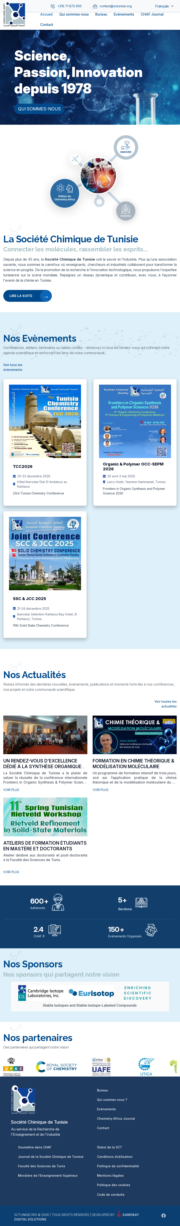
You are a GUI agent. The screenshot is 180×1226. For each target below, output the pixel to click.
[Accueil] (14, 23)
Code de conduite (110, 1194)
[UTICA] (136, 1067)
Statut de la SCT (109, 1147)
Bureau (101, 14)
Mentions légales (110, 1175)
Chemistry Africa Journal (116, 1118)
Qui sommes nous (74, 14)
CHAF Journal (152, 14)
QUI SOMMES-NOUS (39, 109)
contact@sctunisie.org (116, 6)
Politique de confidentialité (118, 1166)
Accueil (46, 14)
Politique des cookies (113, 1185)
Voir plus (11, 790)
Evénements (124, 14)
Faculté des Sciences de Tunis (41, 1166)
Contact (46, 24)
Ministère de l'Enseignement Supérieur (48, 1175)
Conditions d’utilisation (115, 1156)
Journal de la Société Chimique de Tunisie (50, 1156)
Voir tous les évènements (12, 367)
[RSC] (46, 1067)
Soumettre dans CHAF (34, 1147)
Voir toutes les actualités (166, 704)
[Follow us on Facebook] (163, 1216)
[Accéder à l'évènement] (45, 442)
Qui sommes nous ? (112, 1100)
